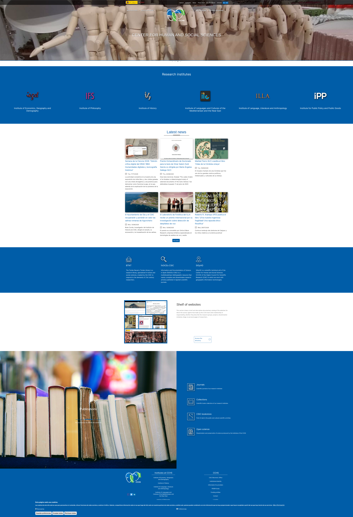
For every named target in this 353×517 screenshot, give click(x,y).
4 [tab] (181, 61)
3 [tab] (178, 61)
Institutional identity (215, 481)
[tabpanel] (176, 30)
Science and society (147, 10)
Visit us (176, 39)
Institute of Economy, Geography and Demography (163, 478)
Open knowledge (201, 10)
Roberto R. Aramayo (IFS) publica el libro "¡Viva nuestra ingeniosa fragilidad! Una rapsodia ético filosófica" (210, 219)
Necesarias (40, 509)
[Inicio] (176, 15)
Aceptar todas (58, 513)
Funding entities (215, 492)
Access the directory (198, 339)
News (194, 2)
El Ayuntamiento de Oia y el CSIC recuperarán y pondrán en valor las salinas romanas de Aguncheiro (140, 218)
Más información (279, 505)
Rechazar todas (70, 513)
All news (176, 240)
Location (215, 499)
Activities (188, 2)
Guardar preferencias (43, 513)
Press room (201, 2)
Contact (215, 496)
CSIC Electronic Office (215, 477)
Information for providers (215, 485)
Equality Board (210, 2)
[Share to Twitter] (131, 494)
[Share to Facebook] (128, 494)
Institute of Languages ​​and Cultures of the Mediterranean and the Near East (163, 494)
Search (181, 2)
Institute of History (163, 483)
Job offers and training (216, 10)
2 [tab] (175, 61)
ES (224, 3)
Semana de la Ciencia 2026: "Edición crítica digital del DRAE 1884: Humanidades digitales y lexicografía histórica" (141, 165)
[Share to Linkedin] (134, 494)
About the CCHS (132, 10)
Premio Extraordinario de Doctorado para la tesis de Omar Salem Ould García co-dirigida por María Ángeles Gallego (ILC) (176, 165)
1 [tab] (172, 61)
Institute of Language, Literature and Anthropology (163, 487)
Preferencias (182, 509)
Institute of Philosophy (163, 499)
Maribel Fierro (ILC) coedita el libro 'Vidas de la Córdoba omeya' (210, 162)
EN (227, 3)
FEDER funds (215, 488)
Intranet (219, 2)
